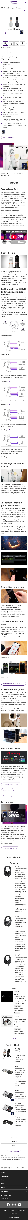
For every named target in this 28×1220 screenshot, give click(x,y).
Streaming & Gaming (9, 1167)
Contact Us (5, 1210)
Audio (2, 1167)
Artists (2, 1184)
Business (3, 1198)
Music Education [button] (5, 1176)
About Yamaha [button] (4, 1191)
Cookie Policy (14, 1213)
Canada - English (7, 1195)
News (2, 1180)
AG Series (5, 1168)
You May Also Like (6, 176)
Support (13, 1145)
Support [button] (3, 1187)
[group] (5, 43)
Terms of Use (13, 1210)
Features (3, 173)
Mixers (22, 1167)
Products (17, 1167)
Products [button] (3, 1172)
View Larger (4, 381)
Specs (13, 1141)
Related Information (15, 173)
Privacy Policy (21, 1210)
